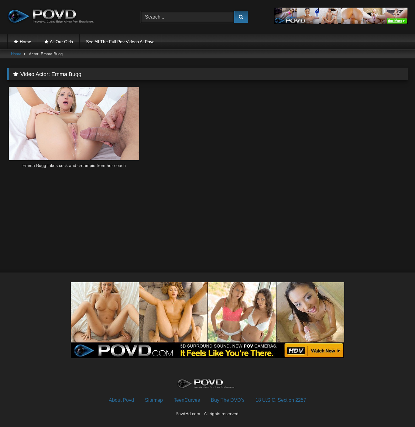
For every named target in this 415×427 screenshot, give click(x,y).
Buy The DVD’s (228, 400)
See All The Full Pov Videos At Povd (120, 41)
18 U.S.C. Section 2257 (281, 400)
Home (25, 41)
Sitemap (154, 400)
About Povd (121, 400)
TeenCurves (187, 400)
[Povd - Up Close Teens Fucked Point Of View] (52, 17)
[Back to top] (396, 409)
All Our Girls (61, 41)
